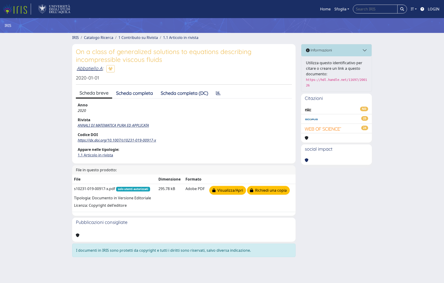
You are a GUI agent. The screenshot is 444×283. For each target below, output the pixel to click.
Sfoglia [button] (340, 9)
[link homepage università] (54, 9)
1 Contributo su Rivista (138, 37)
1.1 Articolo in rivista (180, 37)
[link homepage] (17, 9)
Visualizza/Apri (229, 190)
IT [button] (412, 9)
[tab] (218, 93)
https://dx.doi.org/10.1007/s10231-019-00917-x (117, 140)
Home (325, 9)
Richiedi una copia (270, 190)
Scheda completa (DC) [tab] (184, 93)
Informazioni (321, 50)
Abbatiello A (89, 68)
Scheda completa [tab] (134, 93)
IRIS (75, 37)
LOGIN (433, 9)
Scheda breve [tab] (94, 93)
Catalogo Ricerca (98, 37)
